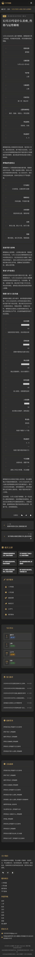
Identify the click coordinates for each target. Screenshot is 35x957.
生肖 (2, 918)
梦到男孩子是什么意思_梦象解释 (12, 751)
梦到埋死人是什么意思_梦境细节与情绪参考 (15, 799)
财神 (2, 915)
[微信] (21, 515)
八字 (2, 904)
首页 (4, 9)
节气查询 (4, 891)
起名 (2, 907)
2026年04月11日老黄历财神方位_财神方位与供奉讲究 (14, 683)
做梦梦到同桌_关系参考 (10, 804)
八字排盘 (4, 883)
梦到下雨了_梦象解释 (9, 732)
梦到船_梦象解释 (8, 819)
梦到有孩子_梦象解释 (9, 828)
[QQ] (30, 515)
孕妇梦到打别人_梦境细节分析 (12, 809)
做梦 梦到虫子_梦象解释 (10, 737)
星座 (8, 9)
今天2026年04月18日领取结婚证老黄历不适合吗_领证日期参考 (14, 688)
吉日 (2, 912)
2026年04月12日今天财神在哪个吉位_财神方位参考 (14, 708)
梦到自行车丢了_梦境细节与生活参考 (13, 838)
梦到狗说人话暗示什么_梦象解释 (12, 814)
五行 (2, 909)
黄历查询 (4, 888)
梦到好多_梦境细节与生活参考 (12, 746)
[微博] (26, 515)
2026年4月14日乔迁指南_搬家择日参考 (14, 693)
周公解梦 (4, 924)
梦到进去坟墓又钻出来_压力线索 (12, 833)
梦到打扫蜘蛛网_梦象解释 (10, 741)
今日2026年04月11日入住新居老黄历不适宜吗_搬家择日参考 (14, 698)
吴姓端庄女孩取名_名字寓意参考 (12, 703)
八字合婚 (4, 886)
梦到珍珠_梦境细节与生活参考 (12, 824)
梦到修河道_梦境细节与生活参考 (12, 727)
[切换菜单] (31, 3)
